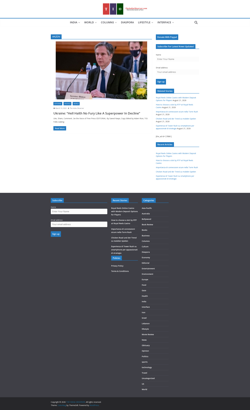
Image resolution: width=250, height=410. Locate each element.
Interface (164, 22)
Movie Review (148, 334)
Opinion (145, 351)
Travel (144, 373)
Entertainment (148, 268)
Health (145, 296)
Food (144, 285)
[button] (78, 22)
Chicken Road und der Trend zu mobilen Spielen (176, 118)
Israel (144, 318)
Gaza (144, 290)
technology (147, 367)
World (89, 22)
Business (146, 235)
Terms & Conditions (120, 271)
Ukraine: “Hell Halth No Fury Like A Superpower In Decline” (96, 113)
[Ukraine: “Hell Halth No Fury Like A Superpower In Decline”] (101, 70)
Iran (143, 312)
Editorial (57, 104)
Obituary (146, 345)
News (144, 340)
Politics (67, 104)
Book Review (147, 224)
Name (158, 55)
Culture (145, 246)
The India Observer (77, 108)
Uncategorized (148, 378)
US (143, 384)
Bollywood (146, 219)
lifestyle (144, 22)
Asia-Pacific (147, 208)
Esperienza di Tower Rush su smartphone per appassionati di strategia (124, 249)
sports (145, 362)
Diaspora (127, 22)
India (73, 22)
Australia (146, 213)
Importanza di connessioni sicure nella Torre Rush (177, 111)
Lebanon (146, 323)
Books (144, 230)
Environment (147, 274)
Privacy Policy (117, 266)
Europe (145, 279)
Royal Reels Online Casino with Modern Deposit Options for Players (124, 211)
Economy (146, 257)
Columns (107, 22)
